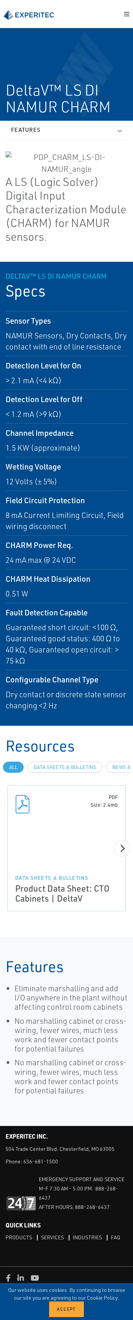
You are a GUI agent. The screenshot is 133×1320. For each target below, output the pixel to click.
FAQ (115, 1237)
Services (52, 1237)
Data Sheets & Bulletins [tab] (65, 767)
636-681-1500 (40, 1161)
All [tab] (13, 767)
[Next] (121, 848)
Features (26, 129)
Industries (87, 1237)
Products (19, 1237)
